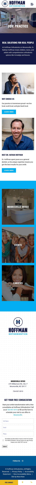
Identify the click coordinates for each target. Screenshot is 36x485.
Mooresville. (18, 415)
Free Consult (9, 482)
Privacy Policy (17, 472)
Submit (5, 446)
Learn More (9, 112)
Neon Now (21, 477)
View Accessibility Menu (22, 474)
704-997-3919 (18, 391)
